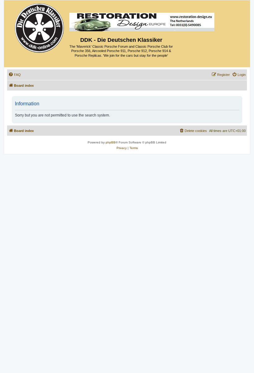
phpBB (111, 142)
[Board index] (40, 26)
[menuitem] (14, 74)
